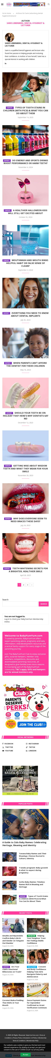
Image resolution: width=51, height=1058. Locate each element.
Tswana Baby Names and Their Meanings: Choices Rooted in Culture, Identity (32, 856)
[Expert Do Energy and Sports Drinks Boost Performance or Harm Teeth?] (25, 140)
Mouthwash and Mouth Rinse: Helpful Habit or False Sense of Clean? (25, 263)
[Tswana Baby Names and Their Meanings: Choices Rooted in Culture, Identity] (9, 857)
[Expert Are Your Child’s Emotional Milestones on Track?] (13, 956)
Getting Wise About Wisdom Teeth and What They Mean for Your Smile (25, 468)
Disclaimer (26, 1038)
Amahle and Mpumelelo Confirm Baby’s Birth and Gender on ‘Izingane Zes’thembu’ (13, 939)
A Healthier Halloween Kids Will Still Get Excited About (26, 212)
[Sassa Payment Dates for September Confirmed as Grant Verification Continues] (38, 990)
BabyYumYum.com (32, 1035)
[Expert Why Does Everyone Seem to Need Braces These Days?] (25, 498)
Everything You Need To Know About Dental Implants (26, 314)
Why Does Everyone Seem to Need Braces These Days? (26, 520)
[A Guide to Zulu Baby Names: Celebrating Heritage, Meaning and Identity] (25, 824)
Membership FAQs (32, 1041)
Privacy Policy (17, 1038)
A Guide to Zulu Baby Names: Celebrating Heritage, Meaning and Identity (24, 844)
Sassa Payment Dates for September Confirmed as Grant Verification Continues (37, 1004)
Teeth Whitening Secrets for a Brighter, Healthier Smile (26, 570)
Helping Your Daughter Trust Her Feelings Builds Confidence (36, 939)
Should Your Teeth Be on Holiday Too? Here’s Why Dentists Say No (25, 415)
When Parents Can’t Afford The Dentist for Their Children (26, 364)
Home (9, 13)
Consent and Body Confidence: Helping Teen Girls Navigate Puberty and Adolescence (37, 971)
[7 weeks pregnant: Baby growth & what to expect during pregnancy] (9, 871)
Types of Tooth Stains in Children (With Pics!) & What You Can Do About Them (25, 110)
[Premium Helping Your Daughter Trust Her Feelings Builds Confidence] (38, 925)
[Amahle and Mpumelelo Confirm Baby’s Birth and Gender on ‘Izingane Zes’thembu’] (13, 925)
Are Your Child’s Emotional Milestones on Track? (11, 969)
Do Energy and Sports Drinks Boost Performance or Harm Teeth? (26, 162)
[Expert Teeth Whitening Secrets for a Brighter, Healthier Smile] (25, 548)
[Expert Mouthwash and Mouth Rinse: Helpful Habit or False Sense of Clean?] (25, 240)
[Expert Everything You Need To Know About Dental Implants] (25, 293)
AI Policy (34, 1038)
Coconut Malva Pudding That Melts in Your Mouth (12, 1002)
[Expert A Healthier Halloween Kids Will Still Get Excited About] (25, 190)
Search (5, 599)
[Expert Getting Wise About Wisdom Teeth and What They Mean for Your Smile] (25, 445)
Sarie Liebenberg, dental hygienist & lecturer (23, 44)
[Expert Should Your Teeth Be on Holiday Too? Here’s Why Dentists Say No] (25, 393)
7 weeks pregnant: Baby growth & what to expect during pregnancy (33, 870)
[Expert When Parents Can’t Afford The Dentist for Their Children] (25, 343)
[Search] (48, 4)
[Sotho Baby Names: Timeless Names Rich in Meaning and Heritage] (9, 885)
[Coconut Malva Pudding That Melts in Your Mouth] (13, 990)
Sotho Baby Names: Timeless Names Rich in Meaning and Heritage (32, 884)
